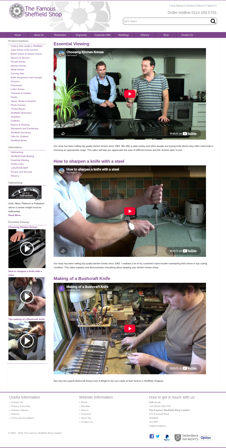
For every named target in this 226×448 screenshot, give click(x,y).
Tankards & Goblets (21, 93)
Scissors (15, 81)
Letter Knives (17, 89)
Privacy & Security (20, 406)
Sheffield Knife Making (22, 156)
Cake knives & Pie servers (24, 49)
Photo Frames (18, 105)
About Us (39, 35)
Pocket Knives (18, 61)
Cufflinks (15, 120)
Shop (166, 35)
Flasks (14, 97)
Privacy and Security (21, 172)
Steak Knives (17, 69)
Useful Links (17, 164)
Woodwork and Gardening (24, 128)
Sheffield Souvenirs (21, 132)
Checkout (190, 5)
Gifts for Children (19, 136)
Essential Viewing (20, 160)
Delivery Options (19, 410)
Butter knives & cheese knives (26, 53)
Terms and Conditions (22, 418)
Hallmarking (17, 152)
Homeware (16, 85)
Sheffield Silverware (21, 112)
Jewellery (16, 116)
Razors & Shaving (20, 124)
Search (85, 410)
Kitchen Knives (18, 65)
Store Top (86, 418)
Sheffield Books (19, 140)
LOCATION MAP (19, 168)
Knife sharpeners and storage (26, 77)
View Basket (177, 5)
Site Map (85, 406)
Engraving (81, 35)
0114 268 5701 (204, 12)
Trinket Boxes (18, 108)
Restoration (60, 35)
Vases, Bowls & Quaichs (23, 101)
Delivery (145, 35)
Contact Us (187, 35)
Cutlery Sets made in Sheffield (26, 46)
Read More (14, 215)
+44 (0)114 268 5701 (160, 406)
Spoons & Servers (20, 57)
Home (18, 35)
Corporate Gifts (102, 35)
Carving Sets (17, 73)
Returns (15, 175)
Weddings (123, 35)
